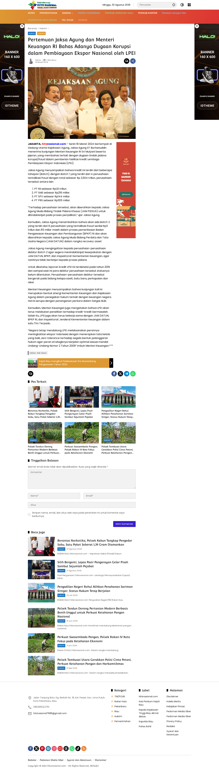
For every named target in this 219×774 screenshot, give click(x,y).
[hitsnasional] (42, 4)
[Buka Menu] (189, 5)
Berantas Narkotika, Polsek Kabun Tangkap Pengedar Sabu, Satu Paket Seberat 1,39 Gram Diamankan (44, 414)
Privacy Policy (174, 721)
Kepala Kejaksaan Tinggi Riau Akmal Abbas (148, 713)
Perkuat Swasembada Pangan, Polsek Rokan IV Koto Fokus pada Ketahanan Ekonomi (81, 449)
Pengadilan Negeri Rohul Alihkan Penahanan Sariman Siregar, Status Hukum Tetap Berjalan (117, 414)
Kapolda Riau (146, 721)
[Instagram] (54, 748)
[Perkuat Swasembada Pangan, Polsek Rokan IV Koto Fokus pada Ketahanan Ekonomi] (82, 433)
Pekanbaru (120, 706)
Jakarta (41, 33)
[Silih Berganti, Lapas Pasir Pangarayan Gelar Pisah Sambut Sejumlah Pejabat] (82, 397)
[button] (174, 4)
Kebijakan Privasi (176, 706)
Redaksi (171, 726)
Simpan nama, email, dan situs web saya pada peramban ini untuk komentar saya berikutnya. (78, 514)
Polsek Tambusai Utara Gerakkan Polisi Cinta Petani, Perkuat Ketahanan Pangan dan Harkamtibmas (117, 450)
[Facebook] (114, 373)
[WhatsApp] (133, 373)
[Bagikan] (133, 61)
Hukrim (32, 33)
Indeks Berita (174, 701)
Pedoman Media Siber (179, 711)
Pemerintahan (122, 721)
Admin (38, 60)
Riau (116, 711)
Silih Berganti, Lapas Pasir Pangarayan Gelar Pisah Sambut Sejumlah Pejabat (79, 413)
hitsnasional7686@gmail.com (50, 713)
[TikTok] (77, 748)
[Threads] (66, 748)
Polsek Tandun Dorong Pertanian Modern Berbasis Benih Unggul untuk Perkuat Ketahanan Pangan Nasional (43, 450)
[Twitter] (120, 373)
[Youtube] (60, 748)
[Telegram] (126, 373)
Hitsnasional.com (148, 696)
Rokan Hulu (120, 701)
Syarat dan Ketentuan (173, 733)
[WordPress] (48, 748)
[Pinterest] (42, 748)
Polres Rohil (145, 726)
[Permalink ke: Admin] (31, 61)
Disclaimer (172, 696)
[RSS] (83, 748)
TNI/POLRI (119, 696)
